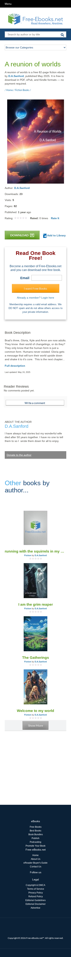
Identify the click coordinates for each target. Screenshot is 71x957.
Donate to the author (19, 454)
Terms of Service (35, 889)
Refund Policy (35, 896)
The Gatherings (35, 658)
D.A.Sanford (16, 76)
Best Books (35, 830)
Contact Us (35, 866)
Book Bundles (35, 834)
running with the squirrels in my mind (35, 551)
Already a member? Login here (35, 297)
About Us (35, 859)
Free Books (35, 827)
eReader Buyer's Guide (35, 863)
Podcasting (35, 842)
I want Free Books (35, 288)
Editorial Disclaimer (36, 904)
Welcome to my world (35, 711)
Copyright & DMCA (35, 885)
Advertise (35, 908)
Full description (15, 365)
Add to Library (56, 235)
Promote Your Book (35, 845)
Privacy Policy (35, 892)
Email (24, 278)
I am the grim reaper (35, 604)
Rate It (55, 218)
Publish (35, 838)
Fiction (27, 555)
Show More (35, 725)
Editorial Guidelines (35, 900)
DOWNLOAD (19, 235)
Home (35, 855)
